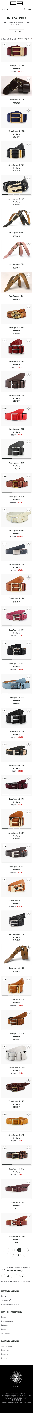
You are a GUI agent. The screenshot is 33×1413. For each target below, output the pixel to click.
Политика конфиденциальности (10, 1304)
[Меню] (30, 9)
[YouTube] (22, 1276)
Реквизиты (4, 1296)
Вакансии (4, 1358)
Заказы (3, 1329)
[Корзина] (24, 9)
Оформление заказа (7, 1321)
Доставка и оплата (6, 1346)
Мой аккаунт (4, 1325)
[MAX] (8, 1276)
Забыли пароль (5, 1333)
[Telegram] (3, 1276)
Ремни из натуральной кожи (16, 22)
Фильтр (17, 31)
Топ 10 (6, 9)
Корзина (3, 1317)
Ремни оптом (4, 1354)
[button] (28, 45)
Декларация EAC (6, 1300)
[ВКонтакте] (13, 1276)
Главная (5, 22)
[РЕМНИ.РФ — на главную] (16, 1380)
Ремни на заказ (5, 1350)
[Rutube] (18, 1276)
